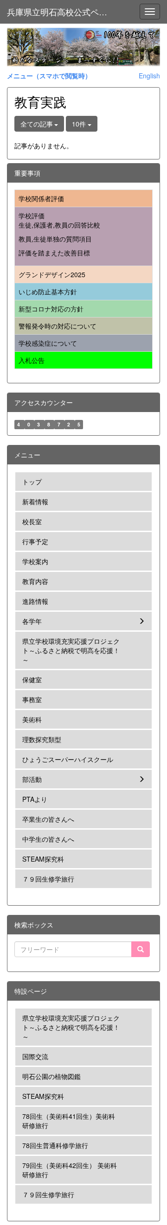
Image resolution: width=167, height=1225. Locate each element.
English (149, 75)
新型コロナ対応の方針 (51, 308)
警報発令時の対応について (57, 325)
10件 (80, 123)
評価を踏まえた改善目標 (54, 252)
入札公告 (32, 360)
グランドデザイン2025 (52, 274)
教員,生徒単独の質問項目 (55, 238)
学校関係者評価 (41, 198)
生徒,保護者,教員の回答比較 (59, 224)
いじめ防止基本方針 (48, 291)
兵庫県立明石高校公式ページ (61, 12)
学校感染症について (48, 343)
